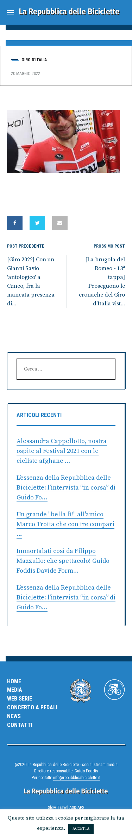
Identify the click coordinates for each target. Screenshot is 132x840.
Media (14, 689)
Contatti (19, 725)
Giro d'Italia (34, 59)
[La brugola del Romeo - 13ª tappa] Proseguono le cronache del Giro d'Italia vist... (102, 281)
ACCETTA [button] (81, 828)
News (14, 716)
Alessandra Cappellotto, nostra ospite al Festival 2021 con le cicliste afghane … (62, 451)
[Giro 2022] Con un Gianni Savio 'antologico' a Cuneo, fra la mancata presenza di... (31, 281)
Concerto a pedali (32, 707)
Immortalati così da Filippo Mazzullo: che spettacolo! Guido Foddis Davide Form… (63, 561)
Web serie (19, 698)
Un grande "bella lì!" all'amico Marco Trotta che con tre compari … (65, 524)
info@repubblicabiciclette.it (76, 777)
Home (14, 681)
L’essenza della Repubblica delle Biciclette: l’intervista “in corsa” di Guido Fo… (66, 488)
